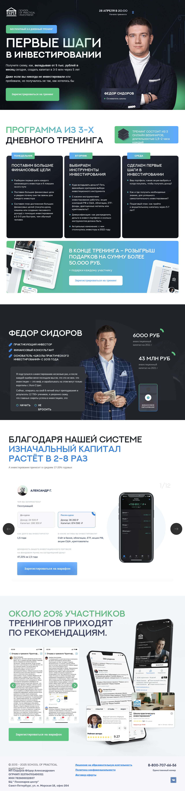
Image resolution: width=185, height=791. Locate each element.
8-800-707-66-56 (162, 765)
